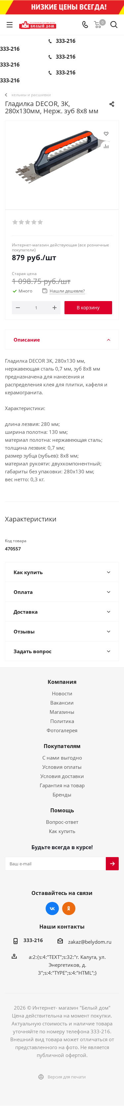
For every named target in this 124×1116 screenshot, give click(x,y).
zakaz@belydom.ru (89, 941)
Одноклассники (68, 908)
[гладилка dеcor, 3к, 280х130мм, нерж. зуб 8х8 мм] (62, 162)
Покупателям (62, 746)
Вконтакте (52, 908)
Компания (62, 681)
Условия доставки (62, 776)
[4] (34, 222)
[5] (40, 222)
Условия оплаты (62, 767)
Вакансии (62, 702)
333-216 (65, 40)
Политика (62, 721)
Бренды (62, 794)
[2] (22, 222)
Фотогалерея (62, 730)
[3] (28, 222)
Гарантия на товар (62, 785)
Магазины (62, 712)
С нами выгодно (62, 757)
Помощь (62, 810)
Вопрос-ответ (62, 822)
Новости (62, 693)
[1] (15, 222)
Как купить (62, 831)
